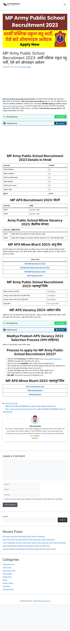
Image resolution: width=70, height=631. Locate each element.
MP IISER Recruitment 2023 (35, 272)
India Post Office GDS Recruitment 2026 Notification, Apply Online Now (29, 540)
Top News (6, 586)
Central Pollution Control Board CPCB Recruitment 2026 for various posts (29, 549)
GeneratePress (45, 601)
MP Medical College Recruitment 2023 (35, 268)
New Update (7, 574)
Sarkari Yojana (8, 583)
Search (5, 516)
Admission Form (8, 564)
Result (5, 580)
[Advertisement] (35, 84)
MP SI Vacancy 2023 (35, 276)
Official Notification (35, 390)
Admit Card (7, 567)
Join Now (61, 117)
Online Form (7, 577)
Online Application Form (35, 386)
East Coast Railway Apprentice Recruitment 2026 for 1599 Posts (26, 546)
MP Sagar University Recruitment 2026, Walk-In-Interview (24, 536)
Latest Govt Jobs (11, 403)
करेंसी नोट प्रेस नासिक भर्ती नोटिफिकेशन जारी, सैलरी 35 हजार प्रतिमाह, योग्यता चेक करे (30, 406)
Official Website (35, 394)
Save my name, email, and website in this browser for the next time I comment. (34, 499)
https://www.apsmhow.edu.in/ (14, 106)
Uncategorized (8, 589)
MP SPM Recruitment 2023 (35, 264)
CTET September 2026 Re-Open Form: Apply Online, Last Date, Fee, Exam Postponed (34, 543)
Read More (35, 438)
